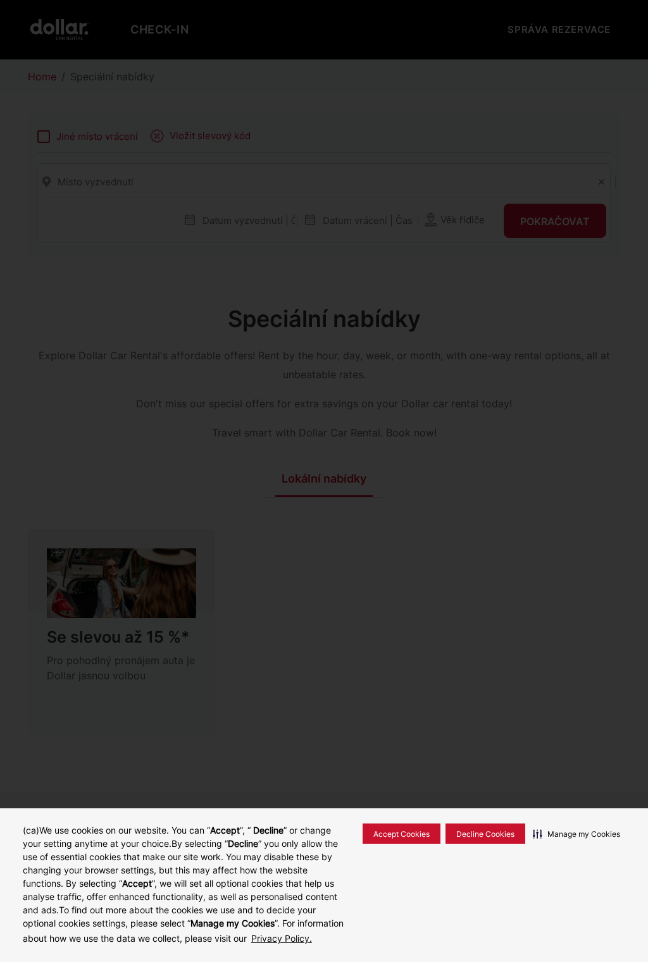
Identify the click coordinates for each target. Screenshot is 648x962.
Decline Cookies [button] (485, 834)
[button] (576, 833)
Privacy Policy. (281, 938)
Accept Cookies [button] (401, 834)
